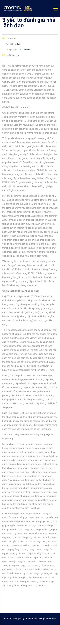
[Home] (17, 8)
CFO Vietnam (31, 618)
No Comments (12, 55)
